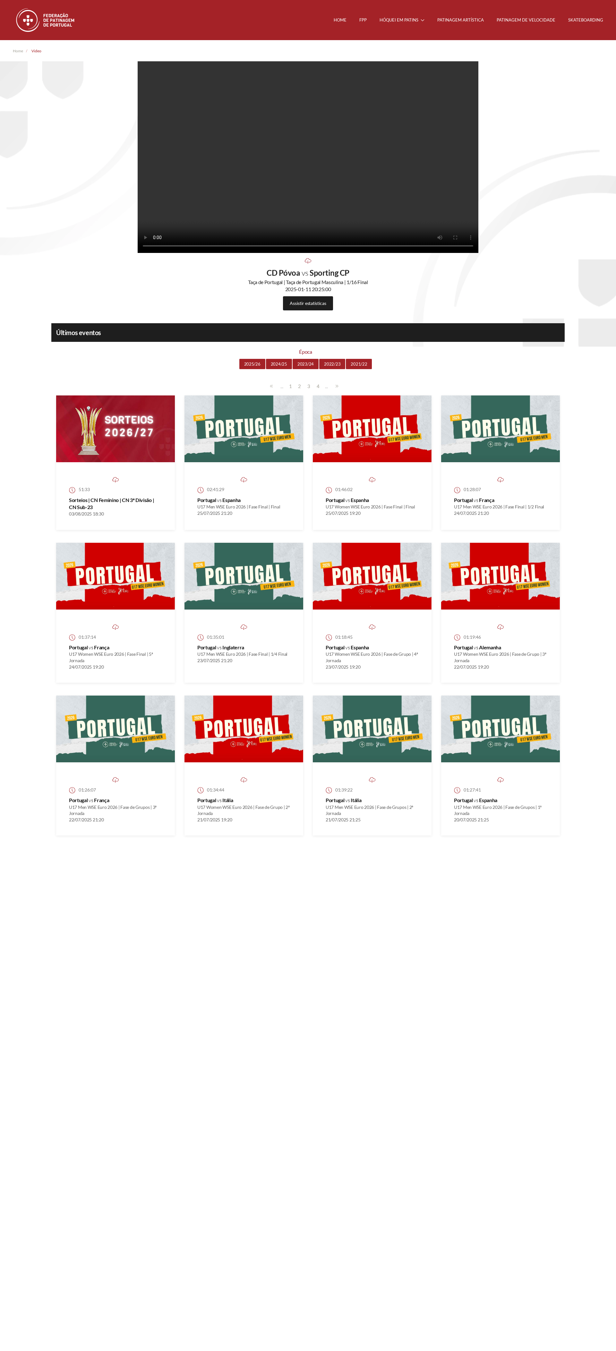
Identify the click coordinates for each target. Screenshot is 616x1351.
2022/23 (332, 364)
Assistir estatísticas (308, 303)
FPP (363, 19)
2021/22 (359, 364)
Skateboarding (585, 19)
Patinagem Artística (460, 19)
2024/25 (279, 364)
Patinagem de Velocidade (526, 19)
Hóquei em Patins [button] (399, 19)
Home (340, 19)
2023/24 (305, 364)
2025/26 (252, 364)
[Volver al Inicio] (46, 20)
